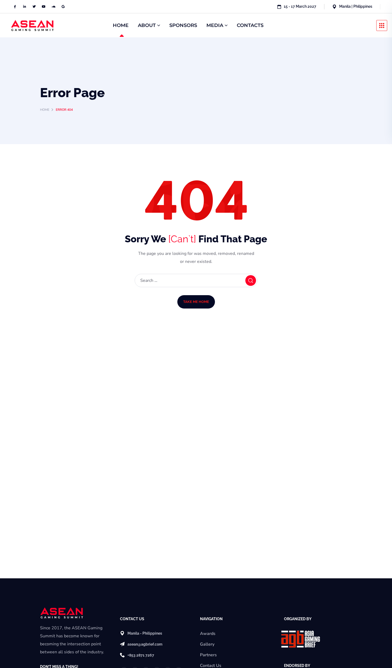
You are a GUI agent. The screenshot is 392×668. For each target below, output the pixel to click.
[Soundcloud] (53, 6)
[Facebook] (15, 6)
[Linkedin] (24, 6)
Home (44, 110)
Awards (207, 634)
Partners (208, 655)
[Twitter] (34, 6)
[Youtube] (43, 6)
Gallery (207, 644)
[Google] (63, 6)
